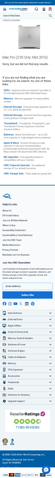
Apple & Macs (11, 142)
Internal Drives (15, 313)
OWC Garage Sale (14, 173)
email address (13, 286)
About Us (6, 210)
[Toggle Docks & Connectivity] (50, 332)
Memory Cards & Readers (20, 338)
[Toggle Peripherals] (50, 382)
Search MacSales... (12, 15)
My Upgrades (11, 157)
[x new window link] (21, 303)
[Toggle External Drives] (50, 319)
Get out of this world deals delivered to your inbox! (28, 3)
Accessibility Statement (14, 230)
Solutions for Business (19, 395)
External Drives (15, 319)
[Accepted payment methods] (27, 475)
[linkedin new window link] (27, 303)
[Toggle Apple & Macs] (50, 326)
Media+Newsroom (11, 245)
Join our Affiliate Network (15, 220)
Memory (8, 98)
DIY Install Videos (10, 215)
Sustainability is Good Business (17, 235)
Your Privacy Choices (12, 467)
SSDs (7, 90)
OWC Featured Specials (17, 165)
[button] (46, 470)
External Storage (13, 115)
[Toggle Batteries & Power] (50, 344)
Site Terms (28, 459)
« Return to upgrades (11, 20)
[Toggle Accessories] (50, 376)
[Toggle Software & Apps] (50, 351)
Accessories (14, 376)
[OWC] (7, 198)
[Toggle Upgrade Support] (50, 401)
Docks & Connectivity (18, 332)
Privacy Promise (10, 250)
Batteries (9, 134)
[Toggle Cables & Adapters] (50, 357)
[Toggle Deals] (50, 388)
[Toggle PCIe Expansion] (50, 370)
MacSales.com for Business (15, 255)
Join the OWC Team (12, 240)
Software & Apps (16, 351)
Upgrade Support (16, 401)
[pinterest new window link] (33, 304)
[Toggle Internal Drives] (50, 313)
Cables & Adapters (17, 357)
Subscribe (27, 295)
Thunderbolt (10, 123)
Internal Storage (13, 106)
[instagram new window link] (10, 303)
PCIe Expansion (15, 369)
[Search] (50, 16)
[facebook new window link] (4, 304)
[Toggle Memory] (50, 363)
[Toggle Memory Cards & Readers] (50, 338)
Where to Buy (8, 225)
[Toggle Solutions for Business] (50, 395)
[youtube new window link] (15, 303)
